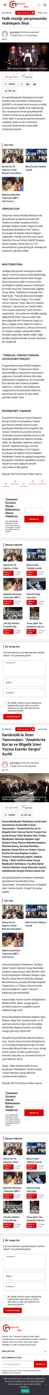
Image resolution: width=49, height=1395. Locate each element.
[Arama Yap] (45, 5)
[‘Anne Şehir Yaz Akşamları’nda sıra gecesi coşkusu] (36, 620)
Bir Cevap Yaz (12, 646)
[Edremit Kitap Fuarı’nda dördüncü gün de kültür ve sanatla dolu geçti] (36, 591)
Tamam (25, 1391)
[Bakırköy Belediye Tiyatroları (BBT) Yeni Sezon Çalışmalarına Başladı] (13, 190)
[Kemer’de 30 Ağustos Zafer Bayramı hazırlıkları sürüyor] (13, 162)
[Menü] (4, 4)
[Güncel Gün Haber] (19, 4)
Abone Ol (34, 519)
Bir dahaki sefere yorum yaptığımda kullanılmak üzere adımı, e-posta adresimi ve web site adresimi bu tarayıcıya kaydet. (24, 707)
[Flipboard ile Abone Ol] (27, 76)
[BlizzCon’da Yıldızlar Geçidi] (36, 162)
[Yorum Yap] (21, 84)
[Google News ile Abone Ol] (11, 76)
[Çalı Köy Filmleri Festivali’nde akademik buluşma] (12, 620)
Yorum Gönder (12, 717)
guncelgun (15, 32)
